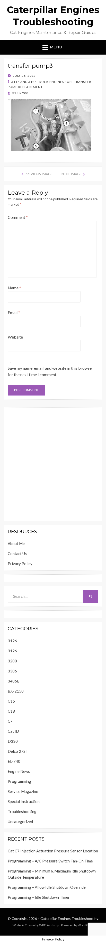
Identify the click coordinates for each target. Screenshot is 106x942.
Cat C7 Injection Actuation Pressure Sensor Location (53, 851)
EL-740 (14, 761)
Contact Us (17, 553)
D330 (13, 741)
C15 (11, 701)
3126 (12, 640)
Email (14, 312)
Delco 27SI (17, 751)
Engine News (19, 771)
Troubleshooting (22, 811)
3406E (13, 681)
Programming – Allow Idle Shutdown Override (47, 887)
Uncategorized (20, 821)
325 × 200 (20, 93)
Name (14, 287)
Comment (18, 217)
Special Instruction (24, 801)
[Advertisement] (53, 464)
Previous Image (38, 174)
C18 (11, 711)
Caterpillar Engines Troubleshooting (69, 918)
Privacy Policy (20, 563)
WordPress (86, 925)
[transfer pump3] (49, 124)
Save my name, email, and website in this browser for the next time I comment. (50, 371)
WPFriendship (49, 925)
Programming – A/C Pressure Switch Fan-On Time (50, 861)
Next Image (71, 174)
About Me (16, 543)
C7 (10, 721)
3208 (12, 661)
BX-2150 (16, 691)
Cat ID (13, 731)
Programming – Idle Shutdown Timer (39, 897)
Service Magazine (23, 791)
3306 (12, 671)
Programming (19, 781)
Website (15, 336)
